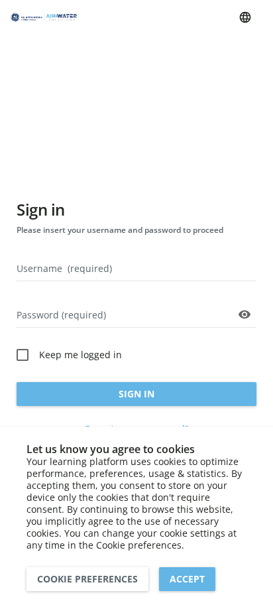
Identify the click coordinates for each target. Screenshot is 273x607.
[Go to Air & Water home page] (44, 17)
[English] (245, 17)
